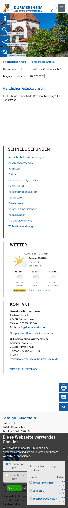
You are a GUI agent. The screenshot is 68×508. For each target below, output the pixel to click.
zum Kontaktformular (23, 368)
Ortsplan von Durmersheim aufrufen (31, 333)
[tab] (15, 466)
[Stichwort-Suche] (53, 11)
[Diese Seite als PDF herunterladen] (63, 391)
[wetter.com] (20, 290)
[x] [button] (24, 488)
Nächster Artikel (43, 61)
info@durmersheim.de (32, 327)
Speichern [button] (14, 488)
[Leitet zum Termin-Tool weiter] (5, 52)
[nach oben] (63, 410)
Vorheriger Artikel (15, 61)
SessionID (38, 490)
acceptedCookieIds (44, 498)
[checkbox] (7, 464)
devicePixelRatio (43, 482)
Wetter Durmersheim (36, 253)
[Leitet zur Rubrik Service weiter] (5, 41)
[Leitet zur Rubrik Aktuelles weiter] (5, 18)
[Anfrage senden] (63, 400)
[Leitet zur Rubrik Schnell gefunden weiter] (5, 30)
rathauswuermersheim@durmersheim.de (34, 359)
